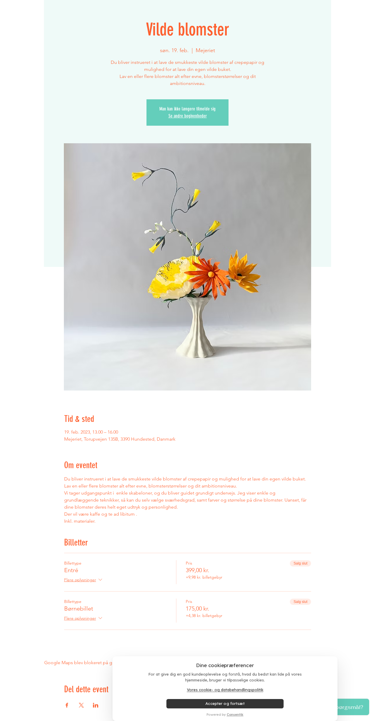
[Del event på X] (81, 705)
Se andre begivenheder (187, 116)
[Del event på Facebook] (67, 705)
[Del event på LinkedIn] (95, 705)
